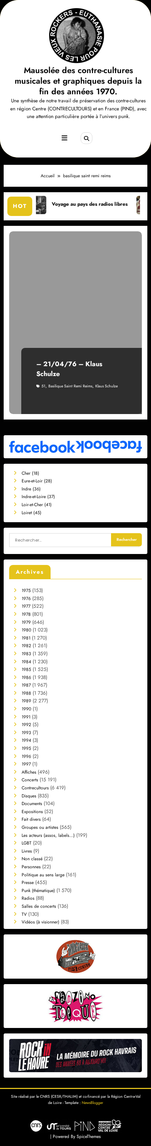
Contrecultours (35, 788)
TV (24, 914)
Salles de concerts (39, 906)
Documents (32, 803)
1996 (26, 756)
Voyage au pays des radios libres (77, 204)
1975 (26, 590)
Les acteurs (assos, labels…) (48, 835)
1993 (26, 732)
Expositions (32, 811)
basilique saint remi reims (70, 386)
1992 (26, 724)
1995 (26, 748)
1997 (26, 764)
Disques (29, 796)
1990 (26, 709)
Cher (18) (30, 473)
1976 (26, 598)
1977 (26, 606)
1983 (26, 653)
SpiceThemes (89, 1136)
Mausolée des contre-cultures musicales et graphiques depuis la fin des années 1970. (78, 81)
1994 (26, 740)
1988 (26, 693)
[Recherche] (86, 138)
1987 (26, 685)
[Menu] (64, 138)
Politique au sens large (43, 875)
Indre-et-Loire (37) (38, 496)
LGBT (27, 843)
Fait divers (31, 819)
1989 (26, 701)
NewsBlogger (92, 1102)
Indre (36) (31, 489)
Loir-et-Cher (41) (37, 504)
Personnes (31, 867)
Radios (28, 898)
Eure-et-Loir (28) (37, 481)
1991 (26, 717)
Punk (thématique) (38, 890)
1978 (26, 614)
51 (43, 386)
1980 (26, 630)
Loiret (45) (31, 512)
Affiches (29, 772)
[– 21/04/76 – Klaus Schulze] (75, 322)
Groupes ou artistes (40, 827)
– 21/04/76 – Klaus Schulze (69, 369)
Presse (28, 882)
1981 (26, 638)
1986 (26, 677)
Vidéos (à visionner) (40, 922)
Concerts (30, 780)
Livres (27, 851)
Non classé (32, 858)
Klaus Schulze (106, 386)
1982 (26, 645)
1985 (26, 669)
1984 (26, 662)
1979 (26, 622)
